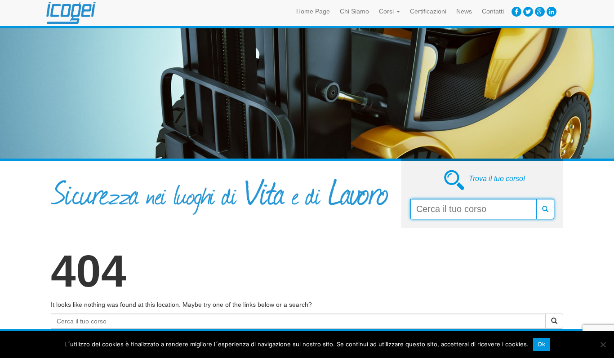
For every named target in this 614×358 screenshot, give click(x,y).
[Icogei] (71, 13)
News (464, 11)
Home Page (313, 11)
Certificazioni (428, 11)
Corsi (387, 11)
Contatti (493, 11)
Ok (542, 344)
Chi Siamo (354, 11)
